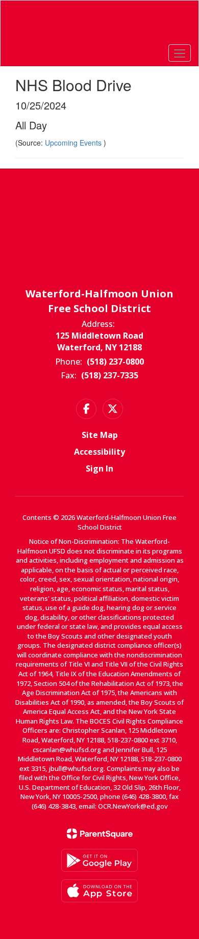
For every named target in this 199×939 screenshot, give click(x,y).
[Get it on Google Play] (99, 860)
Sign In (99, 468)
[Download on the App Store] (99, 890)
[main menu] (179, 53)
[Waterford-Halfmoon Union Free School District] (100, 25)
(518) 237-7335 (109, 375)
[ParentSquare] (99, 833)
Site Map (100, 434)
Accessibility (99, 451)
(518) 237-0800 (115, 361)
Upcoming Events (74, 142)
